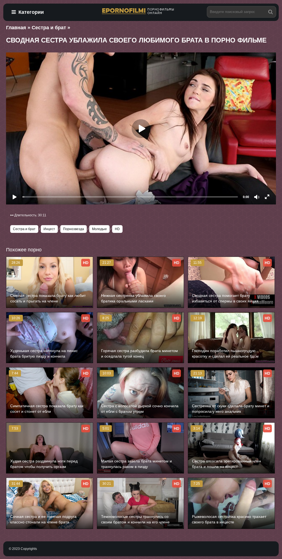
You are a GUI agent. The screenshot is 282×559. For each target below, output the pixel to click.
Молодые (99, 229)
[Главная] (141, 11)
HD (117, 229)
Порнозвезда (73, 229)
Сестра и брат (24, 229)
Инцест (49, 229)
